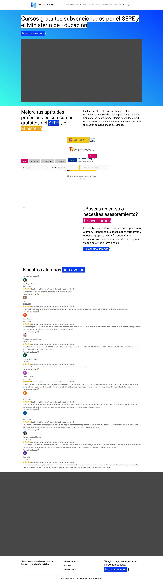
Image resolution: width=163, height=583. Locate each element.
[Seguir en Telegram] (33, 568)
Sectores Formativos (72, 5)
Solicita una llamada (96, 248)
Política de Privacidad (70, 561)
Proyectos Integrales (125, 5)
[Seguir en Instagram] (26, 568)
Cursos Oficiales (88, 5)
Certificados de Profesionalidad (106, 5)
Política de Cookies (70, 569)
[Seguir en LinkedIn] (30, 568)
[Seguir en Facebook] (22, 568)
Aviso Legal (67, 565)
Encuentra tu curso (33, 33)
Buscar (92, 156)
